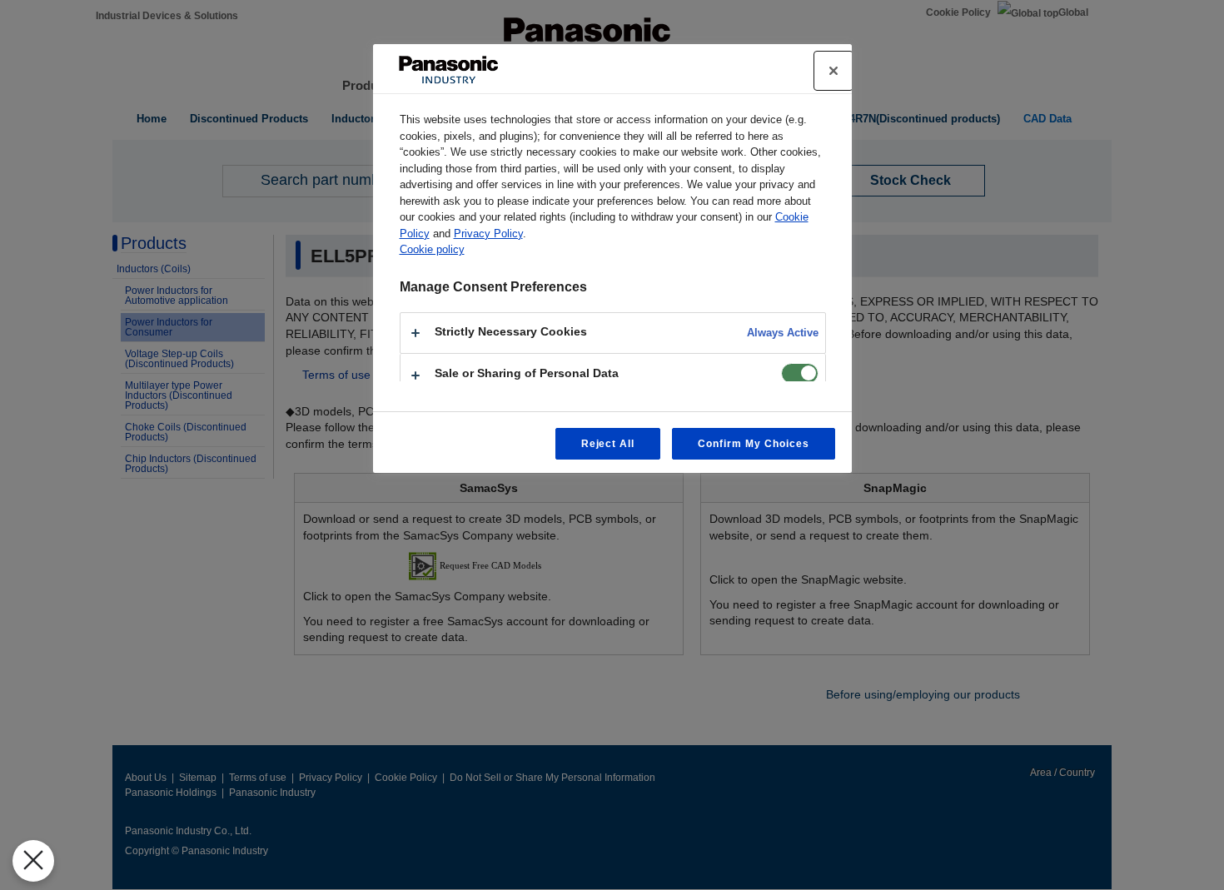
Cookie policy (432, 249)
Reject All (608, 444)
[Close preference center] (833, 70)
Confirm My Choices (753, 444)
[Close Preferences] (33, 861)
